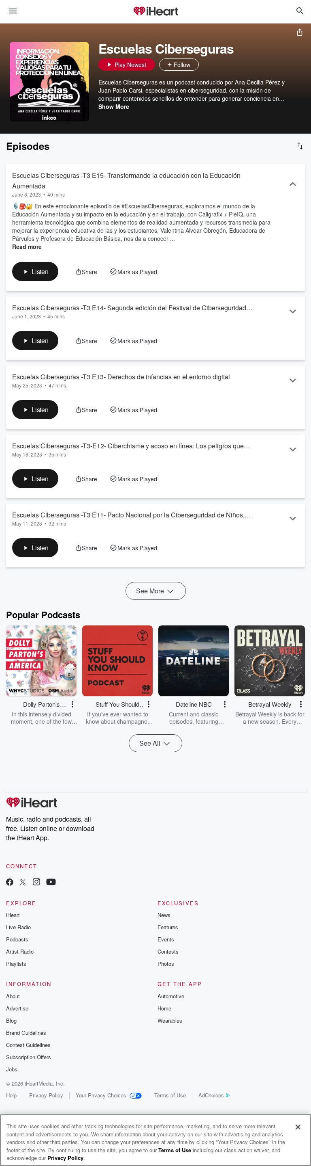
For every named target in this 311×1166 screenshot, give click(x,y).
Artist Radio (20, 951)
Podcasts (17, 939)
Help (11, 1095)
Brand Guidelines (26, 1032)
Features (168, 927)
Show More (113, 106)
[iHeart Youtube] (51, 882)
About (13, 996)
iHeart (13, 915)
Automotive (171, 996)
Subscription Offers (28, 1057)
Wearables (170, 1020)
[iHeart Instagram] (36, 882)
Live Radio (18, 927)
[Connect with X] (22, 882)
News (164, 915)
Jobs (11, 1069)
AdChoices (211, 1095)
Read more (27, 246)
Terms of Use (170, 1095)
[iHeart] (155, 12)
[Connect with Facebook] (9, 882)
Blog (11, 1020)
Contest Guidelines (28, 1045)
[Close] (298, 1127)
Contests (168, 951)
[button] (207, 65)
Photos (166, 963)
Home (164, 1008)
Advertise (17, 1008)
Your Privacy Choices (101, 1095)
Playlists (16, 963)
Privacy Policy (46, 1095)
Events (166, 939)
